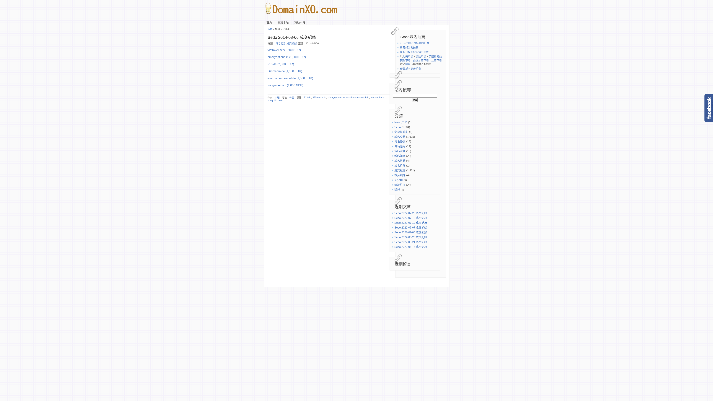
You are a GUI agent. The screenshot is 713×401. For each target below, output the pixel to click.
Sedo (397, 127)
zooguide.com (275, 100)
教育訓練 (400, 175)
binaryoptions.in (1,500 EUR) (287, 57)
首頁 (269, 22)
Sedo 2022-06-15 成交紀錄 (410, 246)
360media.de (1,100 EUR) (285, 71)
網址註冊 (400, 184)
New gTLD (400, 122)
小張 (277, 97)
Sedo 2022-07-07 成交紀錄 (410, 227)
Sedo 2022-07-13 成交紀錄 (410, 222)
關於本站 (283, 22)
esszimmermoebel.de (357, 97)
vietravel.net (377, 97)
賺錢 (397, 189)
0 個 (291, 97)
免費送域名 (401, 132)
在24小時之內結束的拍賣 (414, 43)
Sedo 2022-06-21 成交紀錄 (410, 242)
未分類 (398, 180)
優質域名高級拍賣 (410, 68)
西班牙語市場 (421, 60)
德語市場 (421, 56)
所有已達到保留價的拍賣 (414, 52)
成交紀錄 (400, 170)
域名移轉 (400, 160)
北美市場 (408, 56)
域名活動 (400, 151)
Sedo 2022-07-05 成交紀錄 (410, 232)
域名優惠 (400, 141)
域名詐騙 (400, 165)
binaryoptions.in (336, 97)
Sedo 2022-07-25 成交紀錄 (410, 213)
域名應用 (400, 146)
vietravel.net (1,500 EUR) (284, 50)
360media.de (319, 97)
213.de (307, 97)
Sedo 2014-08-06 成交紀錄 (292, 37)
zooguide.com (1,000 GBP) (285, 85)
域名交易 (400, 136)
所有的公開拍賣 (409, 47)
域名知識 (400, 155)
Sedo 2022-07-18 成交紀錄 (410, 217)
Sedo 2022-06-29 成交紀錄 (410, 237)
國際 (408, 64)
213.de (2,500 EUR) (281, 64)
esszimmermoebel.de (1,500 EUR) (290, 78)
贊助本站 (299, 22)
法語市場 (436, 60)
